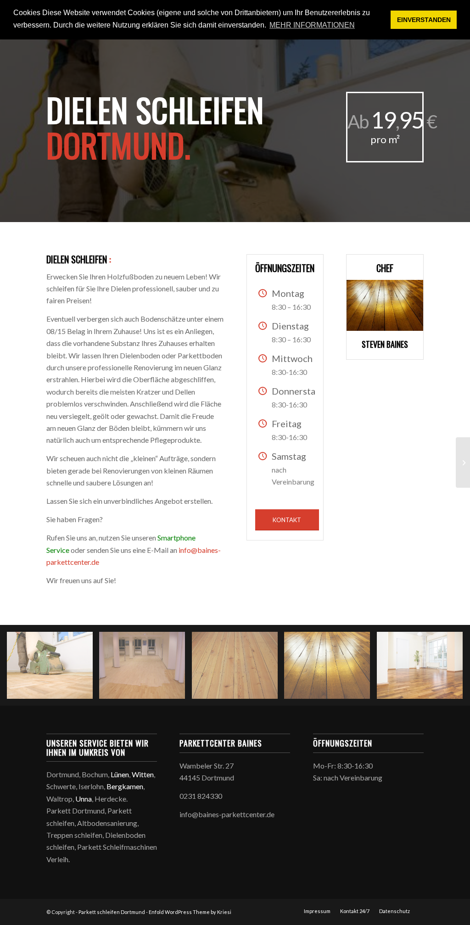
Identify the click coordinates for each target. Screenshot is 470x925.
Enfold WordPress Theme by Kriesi (190, 912)
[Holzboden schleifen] (53, 669)
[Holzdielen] (238, 669)
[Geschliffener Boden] (145, 669)
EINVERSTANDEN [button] (424, 19)
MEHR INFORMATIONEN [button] (312, 25)
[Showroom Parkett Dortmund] (463, 462)
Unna (83, 798)
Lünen (120, 774)
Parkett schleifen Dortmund (111, 912)
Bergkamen (124, 786)
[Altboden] (330, 669)
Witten (143, 774)
